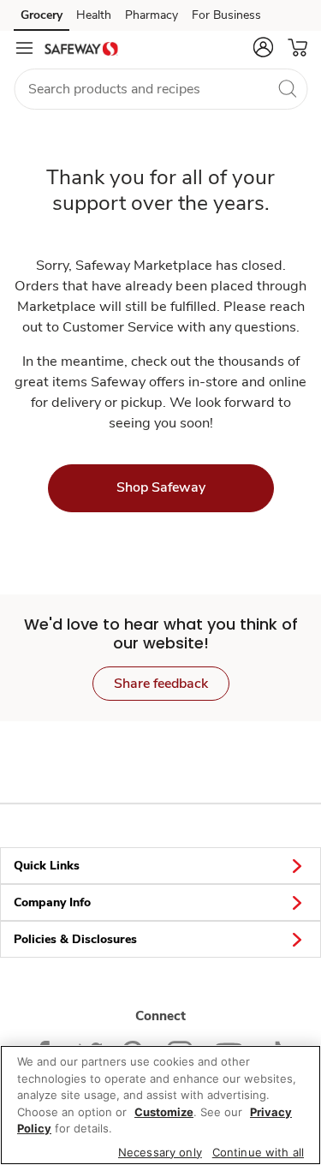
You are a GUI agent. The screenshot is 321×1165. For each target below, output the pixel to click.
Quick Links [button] (47, 865)
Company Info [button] (52, 902)
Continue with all (258, 1152)
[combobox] (160, 89)
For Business (226, 15)
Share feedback (161, 683)
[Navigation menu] (24, 48)
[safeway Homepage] (81, 48)
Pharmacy (151, 15)
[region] (160, 1105)
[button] (263, 47)
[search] (286, 88)
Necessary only (160, 1152)
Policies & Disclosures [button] (75, 939)
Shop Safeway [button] (160, 487)
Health (93, 15)
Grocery (41, 15)
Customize (163, 1112)
